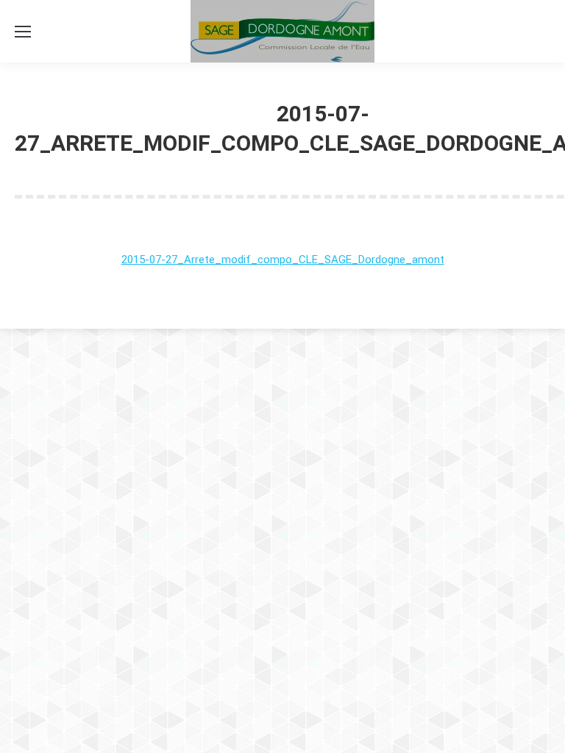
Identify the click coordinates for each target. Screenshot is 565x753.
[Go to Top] (541, 729)
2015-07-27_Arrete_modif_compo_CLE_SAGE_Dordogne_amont (282, 259)
